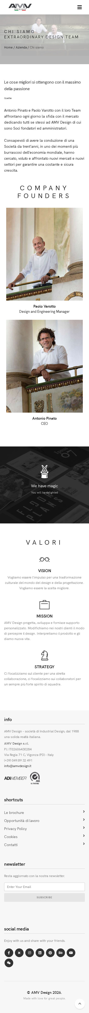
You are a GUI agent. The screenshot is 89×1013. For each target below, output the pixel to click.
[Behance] (60, 952)
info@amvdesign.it (17, 765)
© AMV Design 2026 (44, 992)
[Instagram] (29, 952)
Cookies (11, 836)
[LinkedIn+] (40, 952)
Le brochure (14, 812)
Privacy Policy (15, 828)
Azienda (21, 47)
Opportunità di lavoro (21, 820)
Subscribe (44, 897)
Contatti (11, 844)
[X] (19, 952)
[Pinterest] (50, 952)
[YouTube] (71, 952)
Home (8, 47)
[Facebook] (9, 952)
